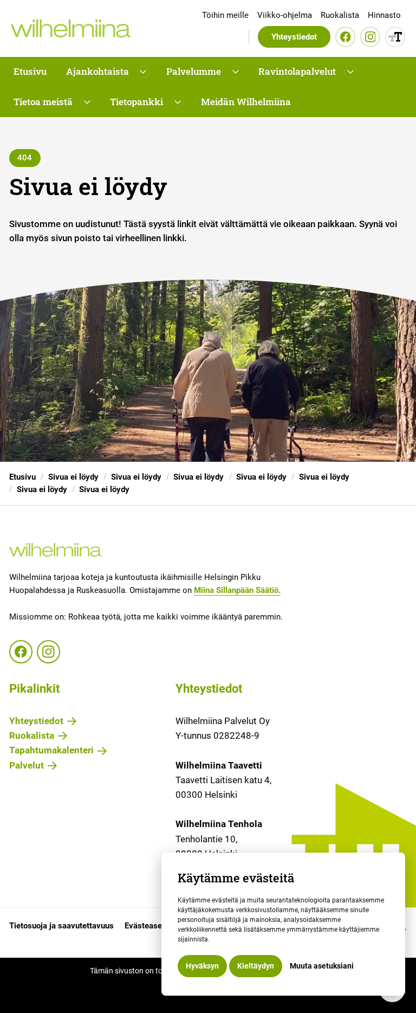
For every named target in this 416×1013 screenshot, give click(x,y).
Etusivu (30, 71)
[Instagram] (370, 37)
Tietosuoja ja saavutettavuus (61, 926)
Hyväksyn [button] (202, 966)
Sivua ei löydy (73, 477)
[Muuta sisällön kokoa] (395, 37)
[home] (71, 28)
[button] (106, 72)
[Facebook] (345, 37)
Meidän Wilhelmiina (246, 101)
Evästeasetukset (155, 926)
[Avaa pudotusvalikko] (143, 72)
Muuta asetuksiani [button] (322, 966)
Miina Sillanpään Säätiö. (237, 590)
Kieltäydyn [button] (255, 966)
